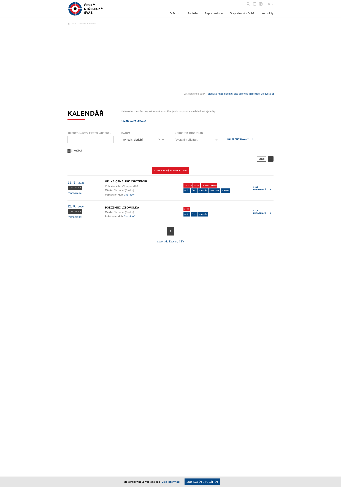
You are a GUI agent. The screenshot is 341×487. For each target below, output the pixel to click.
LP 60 (186, 209)
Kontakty (267, 13)
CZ (268, 4)
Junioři (203, 190)
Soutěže (192, 13)
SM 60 (196, 185)
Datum (125, 133)
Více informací (259, 188)
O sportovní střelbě (242, 13)
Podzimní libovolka (122, 207)
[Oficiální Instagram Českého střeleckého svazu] (261, 4)
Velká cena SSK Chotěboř (126, 181)
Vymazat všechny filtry (170, 170)
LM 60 (213, 185)
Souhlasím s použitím (202, 481)
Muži (186, 190)
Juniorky (214, 190)
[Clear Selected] (159, 139)
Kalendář (92, 24)
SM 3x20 (188, 185)
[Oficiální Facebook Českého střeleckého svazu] (254, 4)
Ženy (194, 190)
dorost (225, 190)
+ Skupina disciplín (189, 133)
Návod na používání (133, 121)
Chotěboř (129, 194)
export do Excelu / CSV (170, 241)
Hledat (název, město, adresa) (89, 133)
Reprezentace (214, 13)
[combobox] (144, 139)
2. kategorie (75, 187)
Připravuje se (74, 192)
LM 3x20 (205, 185)
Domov (73, 24)
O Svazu (175, 13)
